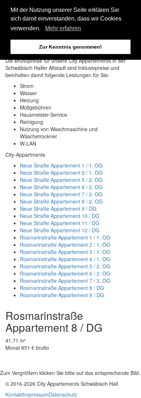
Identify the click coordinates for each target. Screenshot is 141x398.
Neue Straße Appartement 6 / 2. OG (61, 187)
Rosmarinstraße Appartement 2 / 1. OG (65, 244)
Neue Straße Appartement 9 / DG (58, 208)
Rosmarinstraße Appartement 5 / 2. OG (65, 266)
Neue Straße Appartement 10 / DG (59, 215)
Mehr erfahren (63, 28)
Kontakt (14, 394)
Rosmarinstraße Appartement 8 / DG (62, 287)
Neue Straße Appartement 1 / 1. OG (61, 165)
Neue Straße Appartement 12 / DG (59, 230)
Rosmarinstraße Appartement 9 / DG (62, 295)
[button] (43, 29)
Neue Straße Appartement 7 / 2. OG (61, 194)
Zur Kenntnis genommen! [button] (70, 47)
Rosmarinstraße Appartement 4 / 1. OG (65, 259)
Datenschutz (62, 394)
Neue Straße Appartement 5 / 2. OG (61, 179)
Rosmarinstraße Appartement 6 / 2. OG (65, 273)
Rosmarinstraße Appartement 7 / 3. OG (65, 280)
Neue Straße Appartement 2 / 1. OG (61, 172)
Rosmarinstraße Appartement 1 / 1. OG (65, 237)
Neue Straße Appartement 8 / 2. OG (61, 201)
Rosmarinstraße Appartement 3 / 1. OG (65, 251)
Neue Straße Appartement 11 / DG (59, 223)
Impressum (35, 394)
